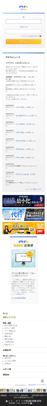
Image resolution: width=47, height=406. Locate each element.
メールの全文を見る (19, 298)
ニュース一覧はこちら (33, 189)
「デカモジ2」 (20, 149)
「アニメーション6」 (22, 174)
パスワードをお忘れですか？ (30, 36)
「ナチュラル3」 (21, 141)
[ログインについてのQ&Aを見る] (40, 36)
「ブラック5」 (20, 157)
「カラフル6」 (20, 132)
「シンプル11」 (20, 124)
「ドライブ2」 (20, 107)
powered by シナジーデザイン (37, 385)
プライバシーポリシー (20, 384)
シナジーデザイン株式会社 (18, 395)
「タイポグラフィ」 (22, 116)
